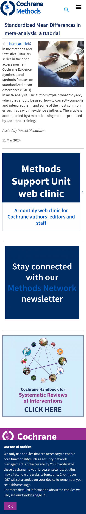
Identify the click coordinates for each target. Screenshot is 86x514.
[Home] (8, 8)
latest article (18, 43)
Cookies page (32, 495)
